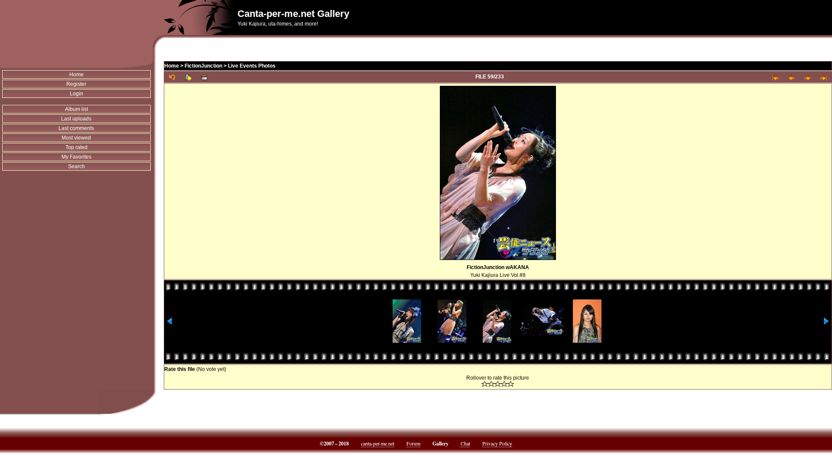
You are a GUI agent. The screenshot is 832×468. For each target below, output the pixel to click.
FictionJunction (203, 66)
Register (76, 84)
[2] (491, 384)
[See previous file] (791, 77)
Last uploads (76, 119)
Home (76, 75)
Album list (76, 109)
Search (76, 166)
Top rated (76, 147)
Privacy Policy (497, 443)
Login (76, 94)
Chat (465, 443)
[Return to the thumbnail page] (172, 77)
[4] (504, 384)
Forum (413, 443)
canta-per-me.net (377, 443)
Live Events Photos (252, 66)
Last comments (76, 128)
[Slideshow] (204, 77)
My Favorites (76, 157)
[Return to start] (775, 77)
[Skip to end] (824, 77)
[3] (497, 384)
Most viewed (76, 138)
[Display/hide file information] (188, 77)
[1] (484, 384)
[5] (510, 384)
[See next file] (808, 77)
